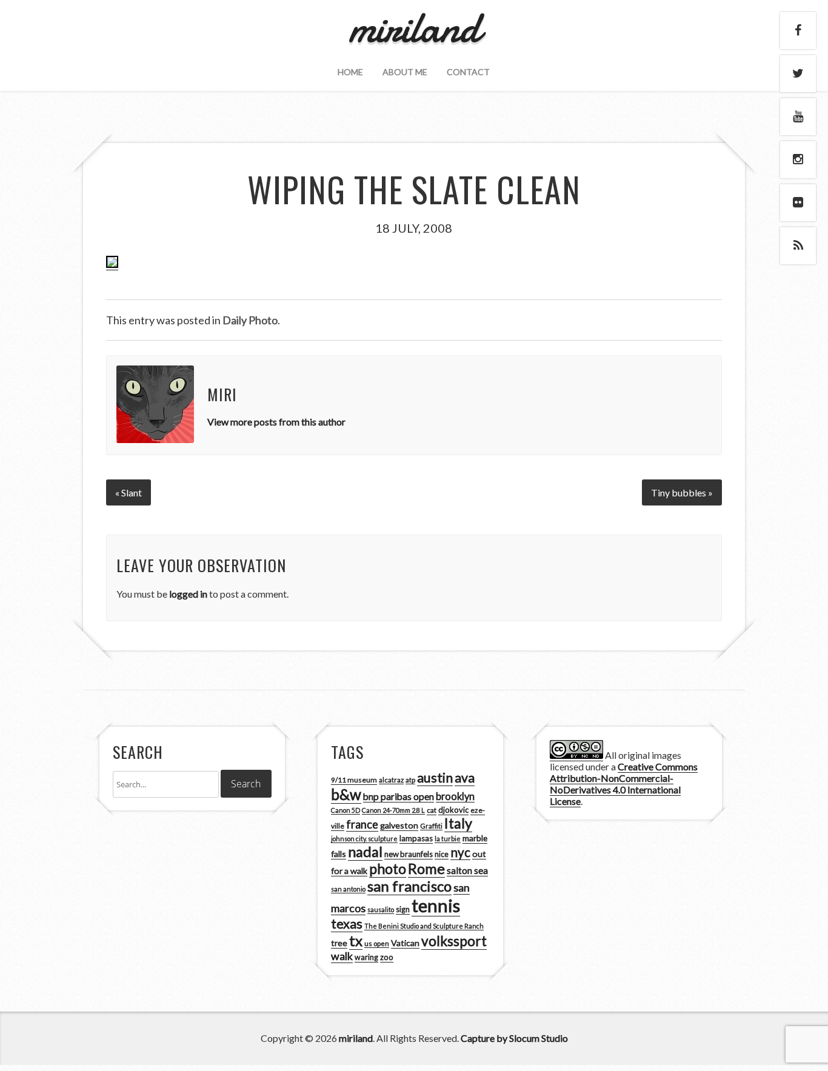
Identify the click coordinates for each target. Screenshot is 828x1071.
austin (435, 778)
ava (465, 778)
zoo (386, 957)
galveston (399, 825)
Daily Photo (250, 320)
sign (403, 909)
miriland (356, 1038)
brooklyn (455, 796)
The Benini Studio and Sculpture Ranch (424, 926)
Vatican (405, 943)
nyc (460, 852)
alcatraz (391, 780)
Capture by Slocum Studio (514, 1038)
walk (342, 956)
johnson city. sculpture (364, 838)
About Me (404, 72)
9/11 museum (354, 779)
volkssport (454, 941)
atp (410, 780)
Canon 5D (345, 810)
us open (376, 943)
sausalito (380, 909)
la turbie (448, 838)
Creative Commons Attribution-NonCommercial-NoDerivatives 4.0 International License (624, 784)
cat (431, 810)
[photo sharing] (112, 264)
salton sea (467, 870)
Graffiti (431, 826)
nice (442, 854)
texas (346, 924)
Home (350, 72)
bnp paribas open (398, 796)
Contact (468, 72)
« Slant (128, 492)
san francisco (409, 886)
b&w (346, 794)
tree (339, 943)
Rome (426, 868)
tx (355, 940)
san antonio (348, 889)
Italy (458, 823)
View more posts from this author (276, 421)
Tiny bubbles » (682, 492)
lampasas (416, 838)
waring (366, 957)
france (362, 824)
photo (387, 868)
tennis (436, 905)
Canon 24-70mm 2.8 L (393, 810)
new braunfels (408, 854)
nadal (365, 851)
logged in (188, 593)
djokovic (453, 810)
